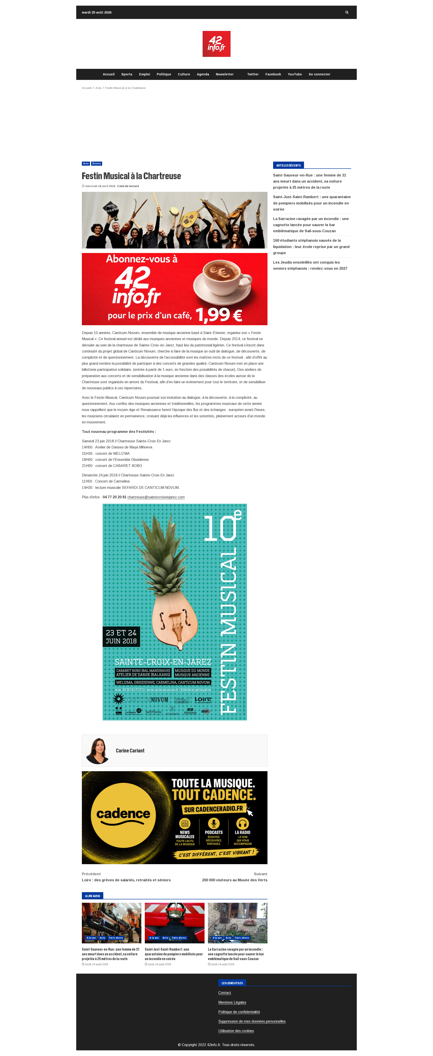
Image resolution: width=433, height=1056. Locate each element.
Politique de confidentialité (239, 1012)
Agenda (203, 74)
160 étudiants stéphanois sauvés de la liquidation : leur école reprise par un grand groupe (311, 247)
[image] (174, 289)
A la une (91, 938)
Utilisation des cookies (236, 1031)
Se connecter (319, 74)
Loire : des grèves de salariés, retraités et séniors (126, 877)
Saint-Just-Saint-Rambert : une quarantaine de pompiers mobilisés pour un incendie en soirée (174, 923)
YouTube (295, 74)
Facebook (273, 74)
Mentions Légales (232, 1002)
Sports (126, 74)
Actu (86, 163)
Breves (96, 163)
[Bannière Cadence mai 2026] (174, 817)
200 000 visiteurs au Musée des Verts (234, 877)
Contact (224, 993)
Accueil (109, 74)
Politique (164, 74)
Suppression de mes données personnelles (252, 1021)
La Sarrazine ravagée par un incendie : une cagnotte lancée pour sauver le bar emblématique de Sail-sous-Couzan (237, 923)
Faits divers (116, 938)
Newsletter (225, 74)
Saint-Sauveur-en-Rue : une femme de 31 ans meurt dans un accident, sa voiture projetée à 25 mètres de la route (111, 923)
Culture (184, 74)
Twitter (253, 74)
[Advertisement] (216, 124)
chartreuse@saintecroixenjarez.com (156, 497)
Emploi (144, 74)
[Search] (346, 12)
